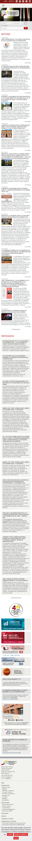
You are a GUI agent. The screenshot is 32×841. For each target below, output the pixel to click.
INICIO (5, 1)
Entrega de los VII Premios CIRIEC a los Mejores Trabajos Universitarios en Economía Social (15, 216)
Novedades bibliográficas (8, 809)
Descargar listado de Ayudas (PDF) (12, 752)
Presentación (5, 785)
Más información (15, 685)
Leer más (28, 62)
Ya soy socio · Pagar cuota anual (11, 655)
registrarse (4, 25)
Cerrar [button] (16, 838)
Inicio (2, 783)
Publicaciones (5, 802)
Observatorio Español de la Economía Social (13, 823)
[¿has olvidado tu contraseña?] (22, 23)
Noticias (3, 816)
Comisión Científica (7, 792)
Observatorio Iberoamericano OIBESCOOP (13, 824)
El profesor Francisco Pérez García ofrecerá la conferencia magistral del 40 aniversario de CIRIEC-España (15, 68)
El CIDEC (4, 797)
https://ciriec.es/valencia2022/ (10, 699)
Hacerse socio (6, 795)
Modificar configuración (21, 834)
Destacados (4, 813)
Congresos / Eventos (7, 818)
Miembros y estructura (8, 790)
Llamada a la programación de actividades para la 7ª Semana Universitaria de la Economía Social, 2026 (15, 190)
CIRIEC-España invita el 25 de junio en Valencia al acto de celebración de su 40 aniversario (15, 40)
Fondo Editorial (6, 807)
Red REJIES (5, 800)
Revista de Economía (7, 804)
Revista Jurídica (6, 806)
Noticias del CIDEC (7, 811)
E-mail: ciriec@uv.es (6, 777)
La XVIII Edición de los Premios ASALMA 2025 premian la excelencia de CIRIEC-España (14, 311)
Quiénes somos (6, 787)
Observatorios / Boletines (8, 821)
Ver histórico (16, 329)
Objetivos (4, 789)
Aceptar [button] (10, 834)
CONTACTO (11, 1)
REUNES (4, 798)
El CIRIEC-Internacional (8, 793)
